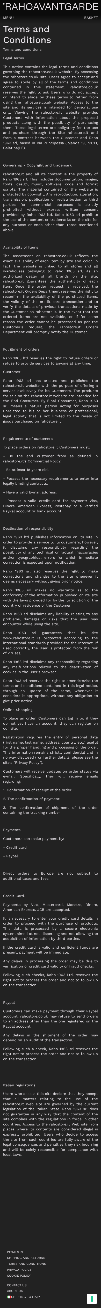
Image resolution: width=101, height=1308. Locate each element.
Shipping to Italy (25, 1297)
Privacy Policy (19, 1269)
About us (15, 1291)
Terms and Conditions (26, 1264)
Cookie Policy (19, 1275)
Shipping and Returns (26, 1258)
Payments (15, 1252)
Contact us (17, 1285)
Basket (91, 18)
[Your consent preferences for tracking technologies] (92, 1299)
